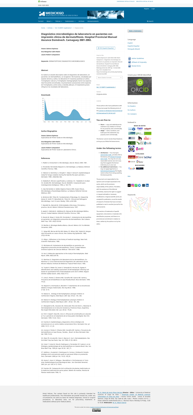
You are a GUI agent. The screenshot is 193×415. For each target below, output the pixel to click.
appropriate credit (106, 155)
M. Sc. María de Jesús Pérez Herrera (110, 392)
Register (146, 9)
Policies (58, 21)
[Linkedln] (147, 186)
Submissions (69, 21)
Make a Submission (135, 31)
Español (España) (133, 46)
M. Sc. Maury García (119, 403)
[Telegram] (139, 186)
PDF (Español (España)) (106, 48)
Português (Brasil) (134, 49)
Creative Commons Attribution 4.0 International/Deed (104, 407)
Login (153, 9)
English (130, 43)
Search (150, 21)
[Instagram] (132, 186)
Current (40, 21)
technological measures (108, 171)
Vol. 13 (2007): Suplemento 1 (63, 28)
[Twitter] (129, 186)
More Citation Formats (104, 77)
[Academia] (143, 186)
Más (129, 176)
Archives (81, 21)
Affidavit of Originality (139, 62)
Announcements (93, 21)
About (49, 21)
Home (43, 28)
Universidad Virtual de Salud (125, 1)
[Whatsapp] (136, 186)
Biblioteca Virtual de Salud (144, 1)
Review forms (136, 66)
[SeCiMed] (147, 158)
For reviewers (132, 114)
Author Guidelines (138, 58)
